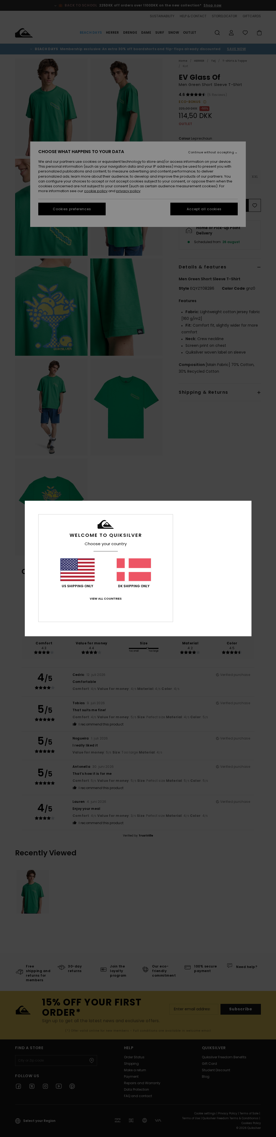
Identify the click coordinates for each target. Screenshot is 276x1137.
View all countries (106, 598)
